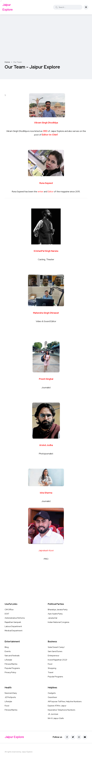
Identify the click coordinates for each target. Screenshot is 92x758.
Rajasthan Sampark (13, 622)
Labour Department (13, 626)
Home (7, 62)
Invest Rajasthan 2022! (57, 660)
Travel (50, 672)
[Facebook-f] (67, 737)
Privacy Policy (10, 672)
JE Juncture (53, 714)
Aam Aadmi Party (55, 613)
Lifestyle (8, 660)
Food (50, 664)
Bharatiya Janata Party (57, 609)
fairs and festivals (12, 655)
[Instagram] (79, 737)
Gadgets (52, 693)
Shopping (52, 668)
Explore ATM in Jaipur (57, 705)
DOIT (7, 613)
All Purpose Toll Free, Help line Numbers (64, 701)
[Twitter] (73, 737)
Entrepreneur (53, 655)
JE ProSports (10, 697)
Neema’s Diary (11, 693)
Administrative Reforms (15, 618)
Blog (7, 647)
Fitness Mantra (11, 664)
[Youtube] (85, 737)
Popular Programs (12, 668)
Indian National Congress (58, 622)
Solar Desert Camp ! (56, 647)
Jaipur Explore (7, 7)
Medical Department (13, 630)
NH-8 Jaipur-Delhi (56, 718)
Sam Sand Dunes (55, 651)
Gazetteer (52, 697)
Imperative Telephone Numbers (61, 710)
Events (8, 651)
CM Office (9, 609)
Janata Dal (52, 618)
